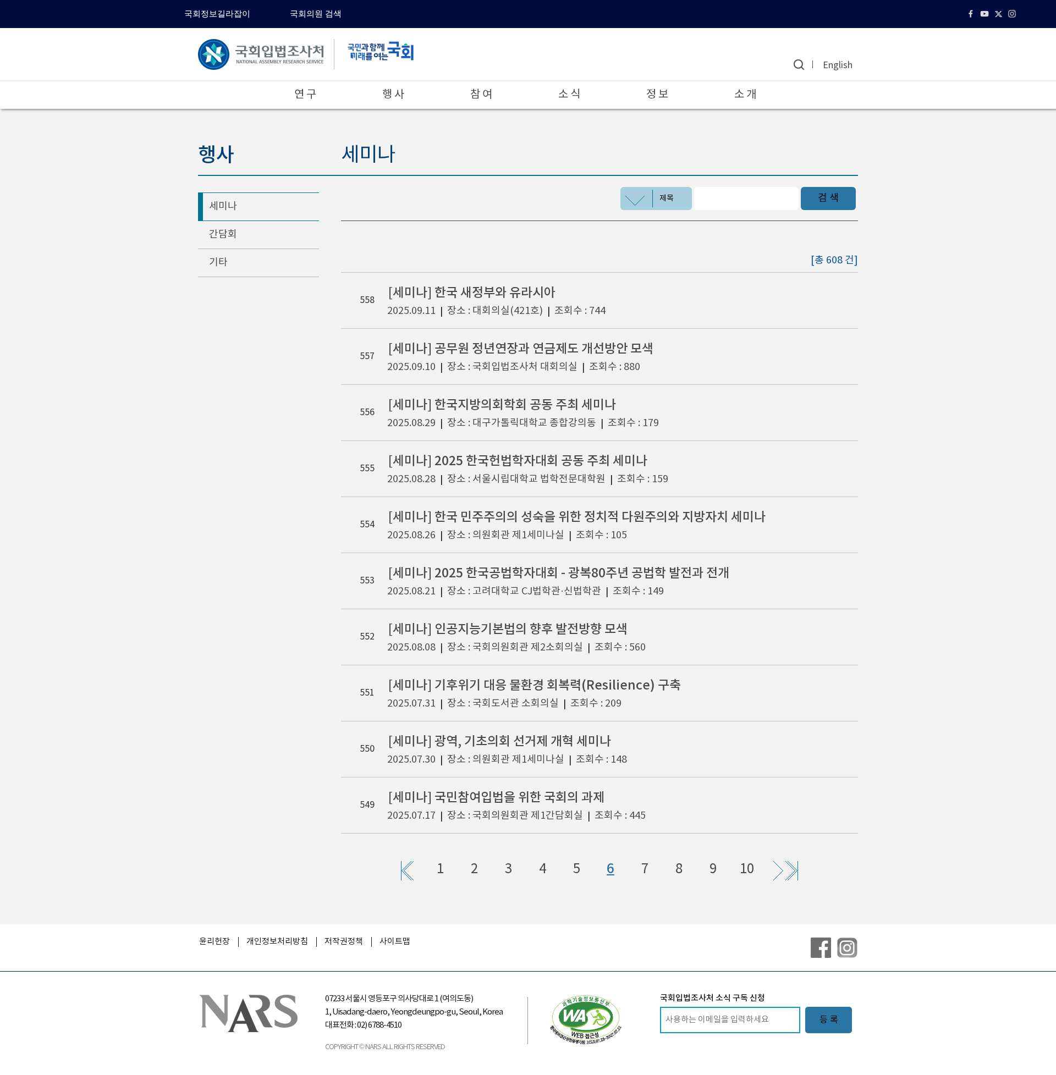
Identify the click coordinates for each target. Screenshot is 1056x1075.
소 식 (569, 95)
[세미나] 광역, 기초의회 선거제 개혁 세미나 (499, 741)
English (838, 65)
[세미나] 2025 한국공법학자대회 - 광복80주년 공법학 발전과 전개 (558, 573)
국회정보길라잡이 (217, 13)
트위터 (999, 13)
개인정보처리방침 (277, 941)
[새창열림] (586, 1019)
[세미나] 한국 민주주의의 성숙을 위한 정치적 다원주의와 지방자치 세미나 (577, 517)
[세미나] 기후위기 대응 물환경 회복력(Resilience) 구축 (534, 685)
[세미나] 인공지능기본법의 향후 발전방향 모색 (508, 629)
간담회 (223, 234)
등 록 (829, 1020)
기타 (218, 262)
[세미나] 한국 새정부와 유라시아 (472, 292)
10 (747, 869)
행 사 (393, 95)
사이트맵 (395, 941)
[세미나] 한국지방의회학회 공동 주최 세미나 (502, 405)
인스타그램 (1013, 13)
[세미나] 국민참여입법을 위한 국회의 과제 (496, 797)
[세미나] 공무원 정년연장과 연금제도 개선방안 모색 (520, 348)
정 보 (657, 95)
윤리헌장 (214, 941)
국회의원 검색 (316, 13)
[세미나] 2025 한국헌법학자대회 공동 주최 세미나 (517, 461)
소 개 (745, 95)
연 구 (305, 95)
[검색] (799, 64)
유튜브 (986, 13)
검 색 (828, 198)
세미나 (223, 206)
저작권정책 (343, 941)
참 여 (481, 95)
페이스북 (972, 13)
